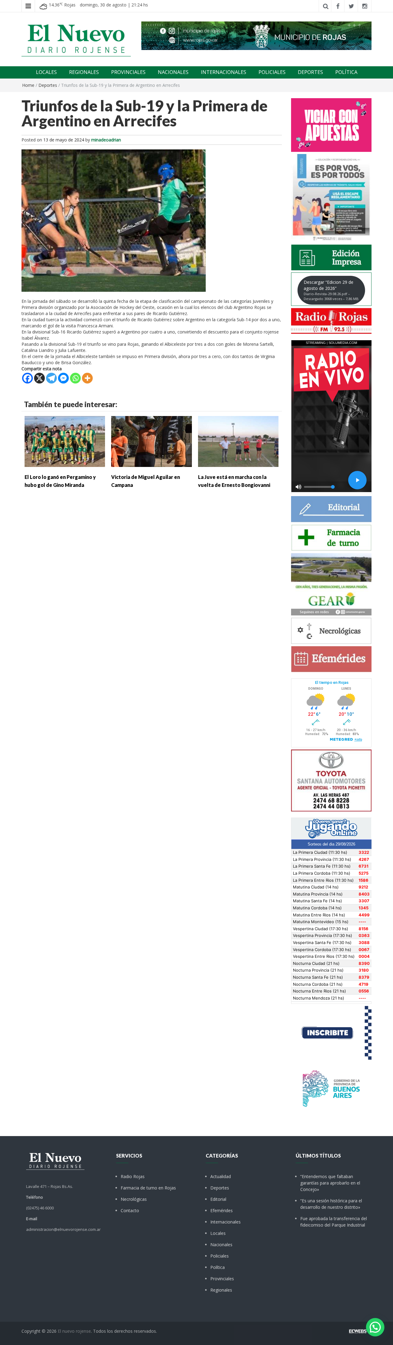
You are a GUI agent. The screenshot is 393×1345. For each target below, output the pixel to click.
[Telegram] (51, 378)
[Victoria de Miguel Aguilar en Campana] (151, 441)
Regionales (221, 1290)
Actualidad (220, 1176)
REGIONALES (84, 72)
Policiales (219, 1256)
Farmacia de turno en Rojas (148, 1188)
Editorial (218, 1199)
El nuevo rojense (74, 1331)
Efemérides (221, 1210)
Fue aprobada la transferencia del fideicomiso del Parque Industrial (333, 1222)
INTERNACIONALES (223, 72)
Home (28, 85)
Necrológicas (134, 1199)
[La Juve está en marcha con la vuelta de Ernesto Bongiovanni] (238, 441)
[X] (39, 378)
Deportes (47, 85)
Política (217, 1267)
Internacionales (225, 1222)
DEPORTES (310, 72)
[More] (87, 378)
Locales (218, 1233)
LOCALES (46, 72)
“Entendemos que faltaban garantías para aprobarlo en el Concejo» (330, 1183)
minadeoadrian (106, 140)
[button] (375, 1327)
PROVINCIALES (128, 72)
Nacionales (221, 1244)
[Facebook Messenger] (63, 378)
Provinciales (222, 1278)
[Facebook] (27, 378)
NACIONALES (173, 72)
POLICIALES (272, 72)
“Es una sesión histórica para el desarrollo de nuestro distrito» (331, 1204)
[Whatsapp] (75, 378)
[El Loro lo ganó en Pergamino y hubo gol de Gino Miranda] (65, 441)
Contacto (130, 1210)
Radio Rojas (133, 1176)
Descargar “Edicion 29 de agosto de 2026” (331, 290)
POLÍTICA (346, 72)
